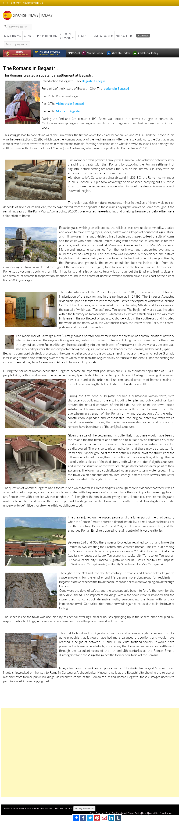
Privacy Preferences (84, 808)
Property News (47, 35)
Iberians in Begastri (115, 88)
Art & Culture (124, 35)
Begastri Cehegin (93, 81)
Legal (145, 813)
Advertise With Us (168, 813)
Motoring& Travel (66, 35)
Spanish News (12, 35)
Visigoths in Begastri (70, 103)
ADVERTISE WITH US (32, 3)
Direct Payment (97, 813)
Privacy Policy (134, 813)
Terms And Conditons (116, 813)
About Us (153, 813)
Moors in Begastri (68, 111)
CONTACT (16, 3)
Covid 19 (29, 35)
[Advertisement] (90, 752)
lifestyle (82, 35)
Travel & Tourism (102, 35)
